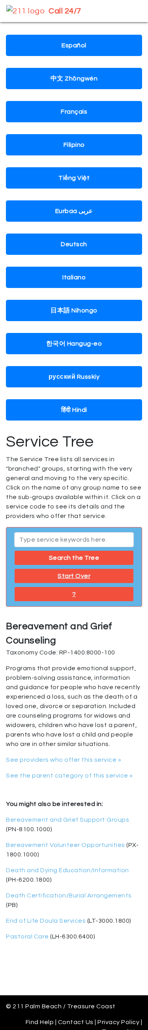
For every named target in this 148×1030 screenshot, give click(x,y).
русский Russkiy (74, 377)
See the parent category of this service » (69, 775)
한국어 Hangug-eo (74, 343)
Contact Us (76, 1022)
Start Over (74, 576)
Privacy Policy (118, 1022)
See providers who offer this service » (63, 760)
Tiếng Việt (74, 178)
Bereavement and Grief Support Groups (67, 820)
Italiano (74, 277)
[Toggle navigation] (131, 11)
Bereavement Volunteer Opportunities (65, 845)
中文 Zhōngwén (74, 78)
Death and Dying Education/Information (67, 870)
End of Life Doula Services (46, 921)
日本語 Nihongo (74, 310)
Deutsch (74, 244)
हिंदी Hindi (74, 410)
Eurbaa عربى (74, 211)
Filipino (74, 145)
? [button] (74, 594)
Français (74, 111)
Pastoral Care (27, 936)
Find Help (40, 1022)
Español (74, 45)
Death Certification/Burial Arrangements (69, 895)
